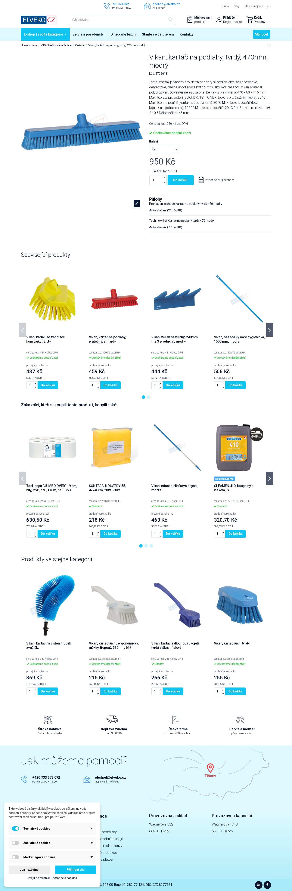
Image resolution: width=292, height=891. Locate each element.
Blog (236, 6)
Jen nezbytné (29, 869)
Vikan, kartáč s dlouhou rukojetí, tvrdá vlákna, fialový (175, 645)
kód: (152, 73)
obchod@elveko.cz (110, 777)
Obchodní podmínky (102, 832)
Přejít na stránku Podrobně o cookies (52, 878)
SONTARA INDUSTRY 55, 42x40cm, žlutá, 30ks (107, 488)
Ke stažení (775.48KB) (167, 227)
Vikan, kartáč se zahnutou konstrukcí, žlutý (45, 339)
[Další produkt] (270, 45)
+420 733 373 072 (46, 777)
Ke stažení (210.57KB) (167, 210)
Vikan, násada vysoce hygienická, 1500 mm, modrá (239, 339)
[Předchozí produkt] (268, 45)
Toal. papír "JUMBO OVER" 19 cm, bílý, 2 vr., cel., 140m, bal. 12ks (51, 488)
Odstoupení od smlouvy (104, 846)
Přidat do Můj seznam (219, 180)
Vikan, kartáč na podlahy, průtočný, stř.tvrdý (107, 339)
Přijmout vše (75, 869)
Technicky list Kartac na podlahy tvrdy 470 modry (182, 220)
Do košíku (180, 180)
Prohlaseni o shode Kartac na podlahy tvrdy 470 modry (185, 203)
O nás (225, 6)
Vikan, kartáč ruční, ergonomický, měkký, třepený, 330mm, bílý (114, 645)
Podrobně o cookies (102, 853)
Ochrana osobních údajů (105, 839)
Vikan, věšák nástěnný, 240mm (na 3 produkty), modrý (174, 339)
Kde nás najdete (253, 6)
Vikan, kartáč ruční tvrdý (232, 643)
